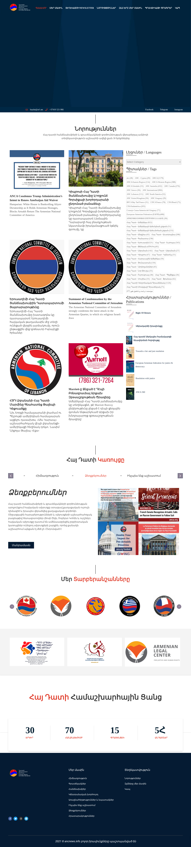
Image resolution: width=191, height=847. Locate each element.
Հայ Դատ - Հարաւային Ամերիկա (145, 259)
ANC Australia (154, 186)
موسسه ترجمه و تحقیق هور (140, 291)
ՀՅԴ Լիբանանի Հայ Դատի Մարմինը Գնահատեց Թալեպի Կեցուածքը (32, 404)
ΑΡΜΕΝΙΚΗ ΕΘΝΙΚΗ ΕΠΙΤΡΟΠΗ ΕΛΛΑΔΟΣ (147, 218)
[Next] (179, 606)
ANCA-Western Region (164, 182)
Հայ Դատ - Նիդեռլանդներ (142, 267)
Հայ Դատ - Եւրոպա (167, 242)
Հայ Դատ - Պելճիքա (167, 275)
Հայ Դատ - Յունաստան (141, 263)
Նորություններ (106, 8)
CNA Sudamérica (136, 206)
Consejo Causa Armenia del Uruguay (143, 210)
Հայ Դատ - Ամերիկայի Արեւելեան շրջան (149, 226)
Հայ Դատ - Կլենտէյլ (164, 255)
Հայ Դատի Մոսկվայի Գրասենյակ (145, 287)
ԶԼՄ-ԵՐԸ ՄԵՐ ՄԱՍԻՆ (130, 8)
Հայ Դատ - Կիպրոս (138, 255)
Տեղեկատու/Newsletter (80, 8)
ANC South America (155, 194)
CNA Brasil (174, 202)
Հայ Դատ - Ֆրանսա (164, 279)
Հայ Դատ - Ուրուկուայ (140, 275)
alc (130, 178)
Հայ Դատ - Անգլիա (138, 234)
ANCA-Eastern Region (138, 182)
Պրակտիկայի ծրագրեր (158, 8)
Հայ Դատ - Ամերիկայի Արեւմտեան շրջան (150, 230)
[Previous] (12, 606)
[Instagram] (21, 819)
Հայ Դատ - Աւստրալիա (166, 234)
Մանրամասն (21, 545)
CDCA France (158, 202)
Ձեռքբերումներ (37, 492)
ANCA (157, 178)
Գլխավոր (41, 8)
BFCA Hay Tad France (137, 202)
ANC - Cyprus (142, 178)
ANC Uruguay (158, 198)
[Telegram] (26, 819)
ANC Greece (133, 190)
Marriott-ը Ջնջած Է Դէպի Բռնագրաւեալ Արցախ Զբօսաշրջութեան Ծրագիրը (89, 393)
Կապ (177, 8)
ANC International (152, 190)
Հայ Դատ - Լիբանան (139, 251)
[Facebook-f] (10, 819)
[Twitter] (15, 819)
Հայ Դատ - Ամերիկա (139, 222)
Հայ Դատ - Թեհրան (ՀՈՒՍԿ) (142, 246)
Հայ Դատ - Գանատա (140, 238)
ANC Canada (172, 186)
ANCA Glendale (135, 186)
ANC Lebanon (135, 194)
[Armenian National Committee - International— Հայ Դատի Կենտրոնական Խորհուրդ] (19, 8)
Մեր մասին (56, 8)
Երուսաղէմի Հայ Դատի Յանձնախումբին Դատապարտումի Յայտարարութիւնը (37, 303)
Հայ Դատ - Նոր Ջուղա (140, 271)
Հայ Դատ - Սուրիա (138, 279)
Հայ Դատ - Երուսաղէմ (140, 242)
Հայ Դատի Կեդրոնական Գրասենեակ (149, 283)
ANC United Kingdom (137, 198)
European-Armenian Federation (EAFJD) (145, 214)
